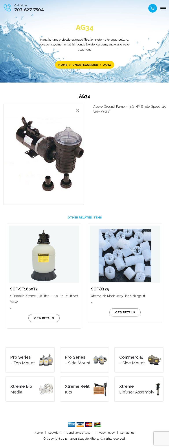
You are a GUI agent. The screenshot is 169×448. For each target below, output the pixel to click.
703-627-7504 (29, 9)
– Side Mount (77, 360)
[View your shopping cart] (152, 9)
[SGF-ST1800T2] (44, 254)
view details (44, 318)
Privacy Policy (105, 432)
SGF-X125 (100, 289)
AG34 (84, 96)
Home (62, 64)
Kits (77, 389)
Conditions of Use (78, 432)
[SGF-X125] (125, 254)
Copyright (55, 432)
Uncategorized (85, 64)
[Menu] (163, 9)
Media (21, 389)
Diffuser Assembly (136, 389)
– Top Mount (22, 360)
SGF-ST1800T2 (24, 289)
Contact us (127, 432)
